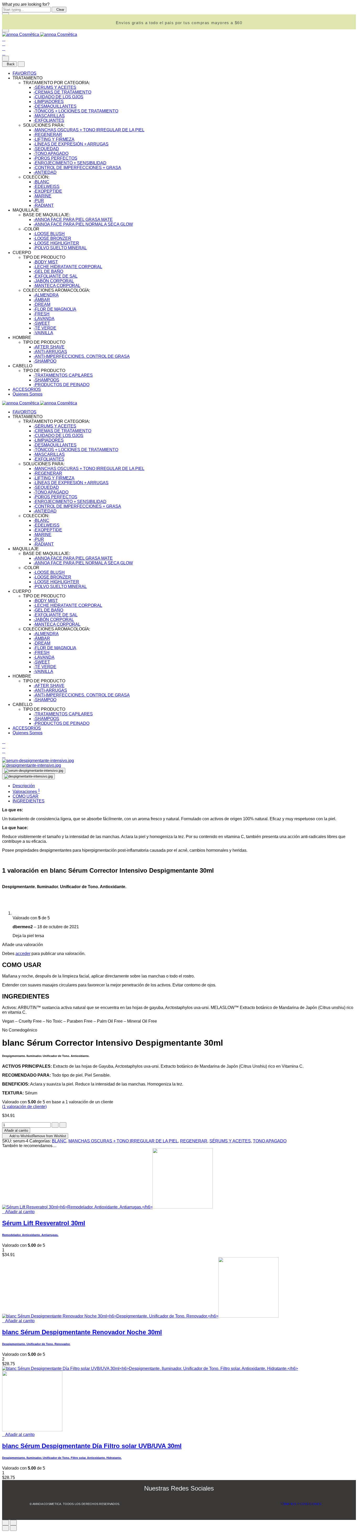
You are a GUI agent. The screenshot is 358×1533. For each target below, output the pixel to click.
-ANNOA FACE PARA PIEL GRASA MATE (73, 219)
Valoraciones (26, 791)
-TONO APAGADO (51, 153)
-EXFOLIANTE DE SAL (56, 276)
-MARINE (42, 196)
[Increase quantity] (62, 1125)
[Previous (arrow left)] (5, 1528)
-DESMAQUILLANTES (55, 106)
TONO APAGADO (269, 1141)
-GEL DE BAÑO (48, 271)
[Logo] (39, 34)
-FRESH (42, 314)
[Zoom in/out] (13, 1522)
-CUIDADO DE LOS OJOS (58, 97)
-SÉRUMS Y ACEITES (55, 87)
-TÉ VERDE (45, 328)
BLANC (59, 1141)
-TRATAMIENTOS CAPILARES (63, 375)
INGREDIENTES (29, 801)
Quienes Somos (27, 394)
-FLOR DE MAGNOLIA (55, 309)
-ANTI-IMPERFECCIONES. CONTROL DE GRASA (82, 356)
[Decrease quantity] (55, 1125)
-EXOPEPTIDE (48, 191)
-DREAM (42, 304)
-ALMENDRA (46, 295)
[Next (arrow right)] (13, 1528)
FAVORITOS (24, 73)
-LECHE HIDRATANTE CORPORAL (68, 267)
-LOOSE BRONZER (52, 238)
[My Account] (3, 44)
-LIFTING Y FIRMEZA (54, 139)
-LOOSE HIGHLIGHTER (56, 243)
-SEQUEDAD (46, 149)
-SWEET (42, 323)
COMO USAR (26, 796)
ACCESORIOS (27, 389)
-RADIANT (44, 205)
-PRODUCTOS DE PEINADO (61, 384)
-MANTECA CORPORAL (57, 285)
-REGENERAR (48, 134)
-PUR (39, 200)
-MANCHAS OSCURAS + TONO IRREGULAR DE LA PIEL (89, 130)
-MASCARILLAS (49, 116)
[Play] (33, 771)
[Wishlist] (3, 48)
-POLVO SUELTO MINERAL (60, 248)
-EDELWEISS (46, 186)
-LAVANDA (44, 318)
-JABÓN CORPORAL (54, 281)
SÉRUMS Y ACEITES (230, 1141)
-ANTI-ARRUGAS (50, 351)
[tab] (184, 786)
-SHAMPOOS (46, 380)
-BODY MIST (46, 262)
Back (11, 64)
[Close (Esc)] (5, 1522)
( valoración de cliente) (24, 1106)
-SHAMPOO (45, 361)
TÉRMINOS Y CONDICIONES (300, 1503)
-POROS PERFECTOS (55, 158)
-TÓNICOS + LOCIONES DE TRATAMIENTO (76, 111)
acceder (22, 953)
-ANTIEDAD (45, 172)
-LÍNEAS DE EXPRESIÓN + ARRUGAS (71, 144)
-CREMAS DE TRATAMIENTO (62, 92)
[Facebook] (173, 1499)
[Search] (3, 39)
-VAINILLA (43, 333)
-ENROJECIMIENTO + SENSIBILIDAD (70, 163)
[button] (18, 1212)
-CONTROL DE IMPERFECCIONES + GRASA (77, 167)
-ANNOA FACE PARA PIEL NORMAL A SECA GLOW (83, 224)
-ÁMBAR (42, 300)
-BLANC (41, 182)
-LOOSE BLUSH (49, 233)
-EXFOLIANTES (49, 120)
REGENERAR (193, 1141)
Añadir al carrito (16, 1130)
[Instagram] (186, 1499)
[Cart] (3, 53)
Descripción (24, 786)
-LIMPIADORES (49, 101)
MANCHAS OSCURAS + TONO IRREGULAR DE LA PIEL (123, 1141)
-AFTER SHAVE (49, 347)
